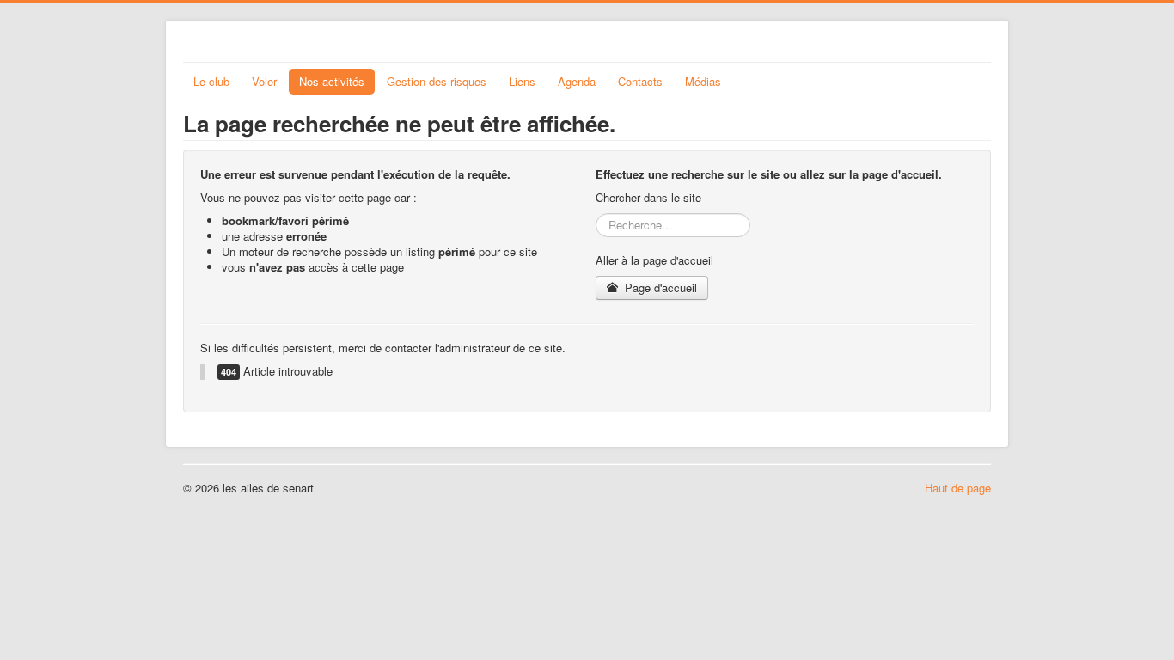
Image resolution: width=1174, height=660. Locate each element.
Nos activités (331, 81)
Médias (703, 81)
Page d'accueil (659, 287)
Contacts (640, 81)
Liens (522, 81)
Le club (211, 81)
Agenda (577, 81)
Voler (264, 81)
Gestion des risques (436, 81)
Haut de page (958, 488)
